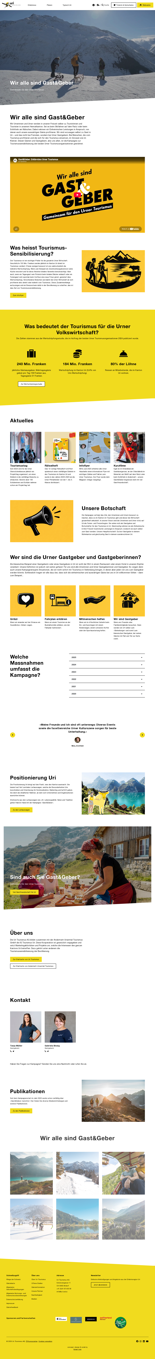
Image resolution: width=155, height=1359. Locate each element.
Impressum (10, 1303)
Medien (34, 1299)
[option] (77, 57)
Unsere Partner (37, 1291)
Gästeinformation (38, 1287)
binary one (77, 1349)
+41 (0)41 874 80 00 (64, 1289)
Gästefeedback (12, 1307)
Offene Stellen (37, 1283)
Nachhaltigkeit (37, 1295)
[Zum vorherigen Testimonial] (12, 734)
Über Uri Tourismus (39, 1279)
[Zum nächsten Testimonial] (142, 734)
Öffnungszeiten (32, 1341)
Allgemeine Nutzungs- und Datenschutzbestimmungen (16, 1294)
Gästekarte (10, 1283)
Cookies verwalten (45, 1341)
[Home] (11, 5)
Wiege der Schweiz (13, 1279)
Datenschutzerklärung (14, 1299)
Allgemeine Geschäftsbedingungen (15, 1288)
